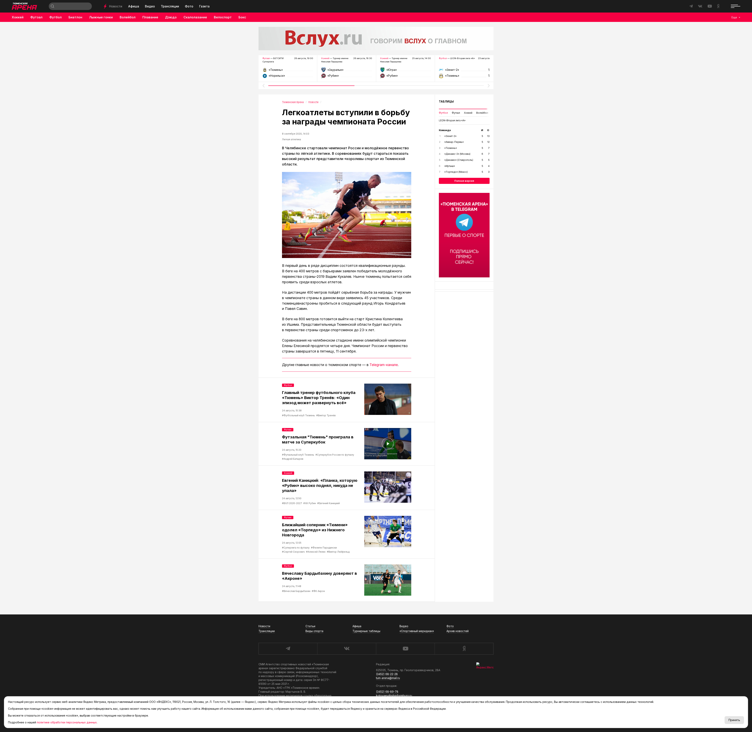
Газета (204, 6)
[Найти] (52, 6)
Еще (734, 17)
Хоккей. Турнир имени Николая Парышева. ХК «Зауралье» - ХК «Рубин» (346, 71)
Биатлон (75, 17)
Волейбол (128, 17)
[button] (263, 85)
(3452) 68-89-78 (387, 691)
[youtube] (405, 649)
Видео (150, 6)
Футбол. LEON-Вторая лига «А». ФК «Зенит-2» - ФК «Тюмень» (464, 71)
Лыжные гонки (101, 17)
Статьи (310, 626)
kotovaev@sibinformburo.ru (394, 695)
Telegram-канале (384, 365)
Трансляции (170, 6)
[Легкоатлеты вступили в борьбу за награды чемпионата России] (346, 215)
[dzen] (464, 649)
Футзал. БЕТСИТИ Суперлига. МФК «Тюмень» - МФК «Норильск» (287, 71)
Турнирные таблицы (366, 631)
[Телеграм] (464, 235)
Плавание (150, 17)
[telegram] (287, 649)
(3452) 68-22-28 (387, 674)
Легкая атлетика (291, 139)
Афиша (133, 6)
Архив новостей (457, 631)
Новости (115, 6)
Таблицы (446, 101)
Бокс (242, 17)
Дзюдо (171, 17)
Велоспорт (223, 17)
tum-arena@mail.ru (388, 678)
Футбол (55, 17)
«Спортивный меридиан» (417, 631)
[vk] (346, 649)
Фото (189, 6)
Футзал (36, 17)
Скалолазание (195, 17)
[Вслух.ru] (376, 38)
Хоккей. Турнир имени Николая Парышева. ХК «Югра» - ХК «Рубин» (405, 71)
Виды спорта (314, 631)
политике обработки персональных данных (67, 722)
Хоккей (18, 17)
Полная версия (464, 180)
